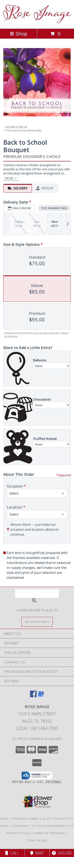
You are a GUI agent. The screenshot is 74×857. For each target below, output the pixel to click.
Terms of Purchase (49, 833)
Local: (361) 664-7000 (37, 728)
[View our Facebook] (33, 696)
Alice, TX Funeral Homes (19, 818)
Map (38, 853)
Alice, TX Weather (14, 826)
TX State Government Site (53, 826)
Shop (21, 33)
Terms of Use (37, 840)
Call (13, 853)
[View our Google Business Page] (40, 696)
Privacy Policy (18, 833)
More (9, 178)
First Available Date (54, 208)
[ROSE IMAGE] (37, 23)
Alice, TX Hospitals (58, 818)
